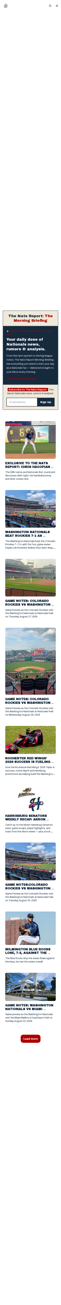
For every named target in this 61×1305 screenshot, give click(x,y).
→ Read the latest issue (20, 378)
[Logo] (6, 6)
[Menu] (57, 5)
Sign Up (45, 402)
